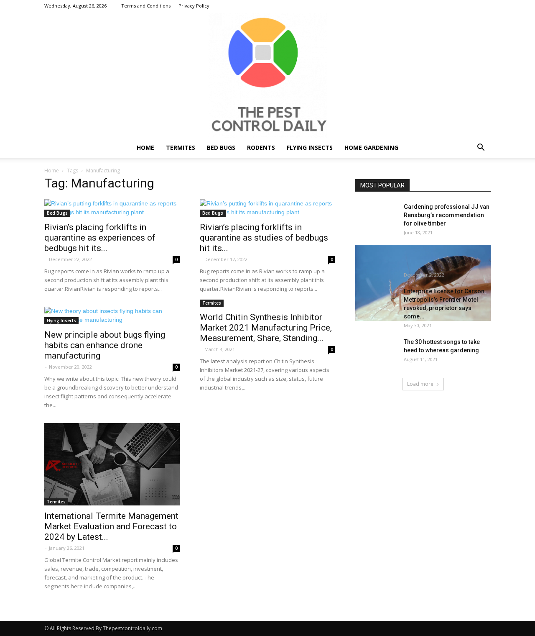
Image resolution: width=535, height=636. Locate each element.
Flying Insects (310, 147)
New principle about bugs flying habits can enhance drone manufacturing (104, 345)
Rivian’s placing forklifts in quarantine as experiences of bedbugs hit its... (99, 237)
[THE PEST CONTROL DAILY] (267, 75)
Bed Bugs (221, 147)
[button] (481, 148)
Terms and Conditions (146, 6)
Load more (420, 383)
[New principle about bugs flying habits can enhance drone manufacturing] (112, 315)
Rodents (261, 147)
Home (145, 147)
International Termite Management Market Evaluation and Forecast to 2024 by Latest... (111, 526)
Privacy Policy (193, 6)
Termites (180, 147)
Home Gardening (371, 147)
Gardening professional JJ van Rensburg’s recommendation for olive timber (446, 215)
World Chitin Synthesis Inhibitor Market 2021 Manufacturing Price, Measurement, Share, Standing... (266, 327)
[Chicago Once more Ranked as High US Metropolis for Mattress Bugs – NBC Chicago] (423, 283)
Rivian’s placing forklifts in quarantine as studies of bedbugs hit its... (264, 237)
